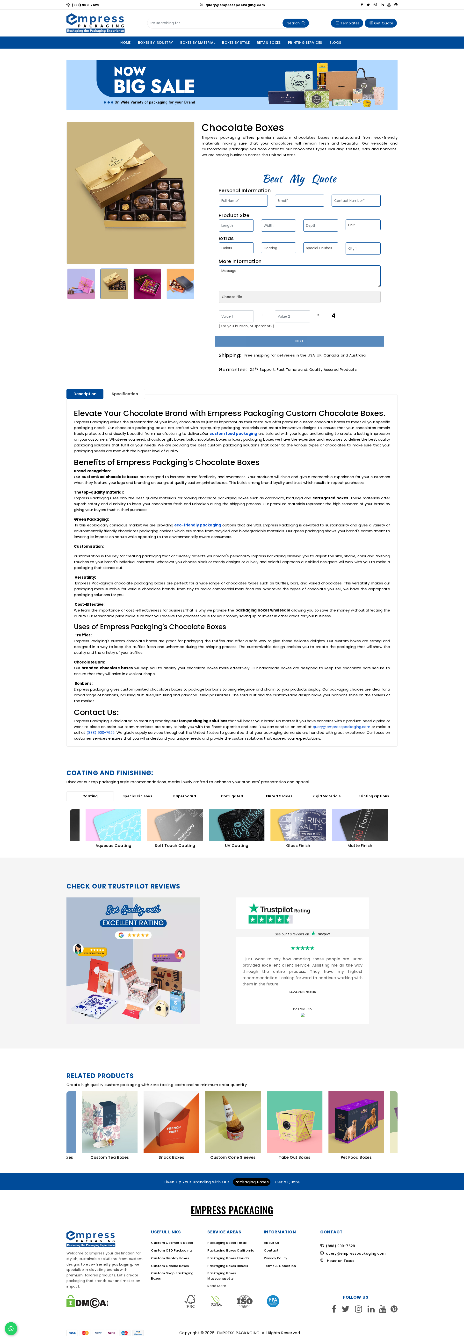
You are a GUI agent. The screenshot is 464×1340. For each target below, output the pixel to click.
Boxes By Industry (155, 42)
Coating (90, 796)
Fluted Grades (279, 796)
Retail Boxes (269, 42)
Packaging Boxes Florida (228, 1260)
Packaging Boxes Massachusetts (221, 1277)
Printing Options (373, 796)
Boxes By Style (236, 42)
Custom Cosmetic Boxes (172, 1244)
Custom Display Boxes (170, 1260)
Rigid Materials (326, 796)
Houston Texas (339, 1262)
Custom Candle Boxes (170, 1267)
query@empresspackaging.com (234, 5)
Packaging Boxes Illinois (227, 1267)
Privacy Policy (276, 1260)
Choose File (232, 296)
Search (293, 23)
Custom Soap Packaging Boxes (172, 1277)
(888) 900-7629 (85, 5)
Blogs (335, 42)
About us (271, 1244)
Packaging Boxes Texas (227, 1244)
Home (125, 42)
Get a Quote (287, 1184)
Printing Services (305, 42)
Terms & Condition (280, 1267)
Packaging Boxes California (230, 1252)
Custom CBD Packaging (171, 1252)
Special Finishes (137, 796)
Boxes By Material (197, 42)
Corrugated (232, 796)
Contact (271, 1252)
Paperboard (184, 796)
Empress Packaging (238, 1335)
